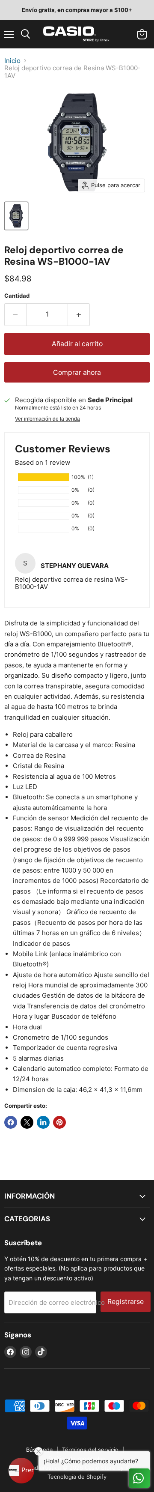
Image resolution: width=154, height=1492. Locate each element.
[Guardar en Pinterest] (59, 1122)
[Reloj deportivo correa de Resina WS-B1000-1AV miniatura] (16, 216)
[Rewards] (21, 1470)
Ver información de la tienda (47, 419)
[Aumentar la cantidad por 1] (79, 314)
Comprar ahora (77, 372)
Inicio (12, 60)
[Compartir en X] (27, 1122)
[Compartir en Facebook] (10, 1122)
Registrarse (125, 1302)
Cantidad (17, 296)
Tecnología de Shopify (77, 1476)
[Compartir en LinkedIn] (43, 1122)
